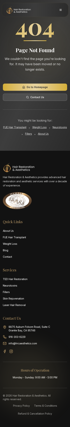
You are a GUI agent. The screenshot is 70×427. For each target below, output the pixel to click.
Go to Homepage (37, 87)
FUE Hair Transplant (14, 127)
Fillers (28, 133)
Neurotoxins (60, 127)
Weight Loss (39, 127)
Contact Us (37, 97)
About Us (43, 133)
